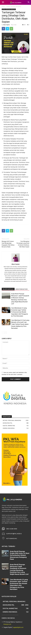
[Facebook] (3, 28)
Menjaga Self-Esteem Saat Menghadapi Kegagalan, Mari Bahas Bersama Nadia (8, 244)
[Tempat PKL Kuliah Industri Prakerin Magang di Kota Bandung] (15, 2)
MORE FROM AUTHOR (22, 289)
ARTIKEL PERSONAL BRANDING (13, 6)
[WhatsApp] (11, 28)
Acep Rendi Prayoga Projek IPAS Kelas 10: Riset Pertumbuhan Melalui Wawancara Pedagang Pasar (19, 555)
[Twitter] (7, 28)
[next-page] (5, 332)
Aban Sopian (6, 24)
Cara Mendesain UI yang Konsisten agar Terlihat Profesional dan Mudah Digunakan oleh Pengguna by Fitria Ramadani (19, 312)
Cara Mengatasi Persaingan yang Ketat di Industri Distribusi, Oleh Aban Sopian (23, 244)
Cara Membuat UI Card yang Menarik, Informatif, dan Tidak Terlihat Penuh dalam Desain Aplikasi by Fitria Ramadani (20, 324)
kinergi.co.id (7, 624)
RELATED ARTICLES (8, 289)
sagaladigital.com (18, 627)
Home (3, 6)
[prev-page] (3, 332)
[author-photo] (15, 261)
